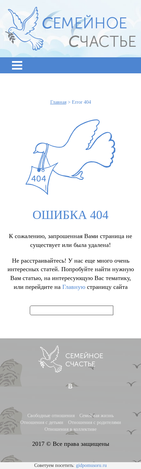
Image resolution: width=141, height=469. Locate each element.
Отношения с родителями (94, 422)
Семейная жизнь (96, 415)
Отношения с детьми (41, 422)
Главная (58, 102)
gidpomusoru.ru (91, 465)
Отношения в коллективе (70, 429)
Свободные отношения (51, 415)
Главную (73, 286)
